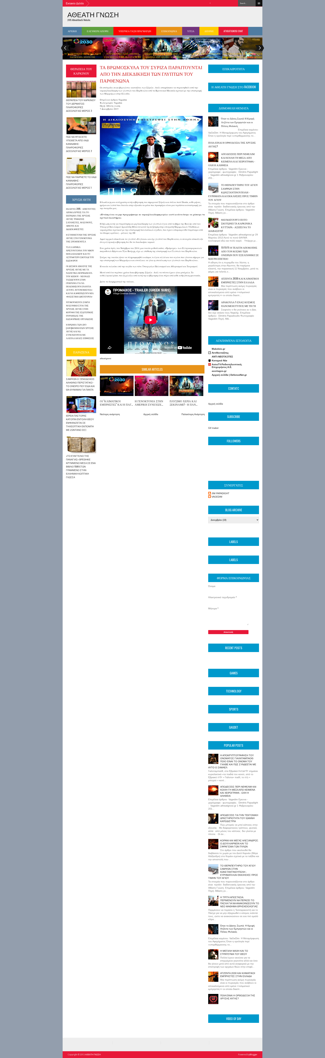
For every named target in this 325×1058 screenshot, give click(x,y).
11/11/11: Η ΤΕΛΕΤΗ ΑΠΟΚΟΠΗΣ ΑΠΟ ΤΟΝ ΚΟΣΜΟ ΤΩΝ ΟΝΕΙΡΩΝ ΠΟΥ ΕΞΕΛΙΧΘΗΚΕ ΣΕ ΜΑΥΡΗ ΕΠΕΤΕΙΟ (233, 253)
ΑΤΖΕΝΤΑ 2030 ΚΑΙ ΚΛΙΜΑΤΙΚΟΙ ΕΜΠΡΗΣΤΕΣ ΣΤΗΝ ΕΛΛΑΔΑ (240, 280)
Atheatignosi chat (233, 31)
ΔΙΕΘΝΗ (208, 31)
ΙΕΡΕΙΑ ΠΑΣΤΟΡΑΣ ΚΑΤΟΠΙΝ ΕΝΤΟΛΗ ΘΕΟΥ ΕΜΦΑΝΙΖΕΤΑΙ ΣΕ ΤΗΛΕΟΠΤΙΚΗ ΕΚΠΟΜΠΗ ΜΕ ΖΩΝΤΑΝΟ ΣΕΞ (80, 422)
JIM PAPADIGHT (220, 493)
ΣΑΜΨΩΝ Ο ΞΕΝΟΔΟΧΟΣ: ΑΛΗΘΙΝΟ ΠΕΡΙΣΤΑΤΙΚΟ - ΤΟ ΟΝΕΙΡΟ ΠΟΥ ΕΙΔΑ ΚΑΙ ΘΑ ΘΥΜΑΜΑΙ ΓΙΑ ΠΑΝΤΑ (80, 384)
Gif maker (213, 428)
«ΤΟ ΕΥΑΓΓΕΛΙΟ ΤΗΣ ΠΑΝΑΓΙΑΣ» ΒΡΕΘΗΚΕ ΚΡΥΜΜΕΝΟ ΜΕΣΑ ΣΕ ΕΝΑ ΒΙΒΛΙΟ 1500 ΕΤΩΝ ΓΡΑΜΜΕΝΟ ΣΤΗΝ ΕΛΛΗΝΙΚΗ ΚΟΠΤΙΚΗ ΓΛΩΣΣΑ (81, 466)
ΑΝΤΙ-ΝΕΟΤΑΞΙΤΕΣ (222, 356)
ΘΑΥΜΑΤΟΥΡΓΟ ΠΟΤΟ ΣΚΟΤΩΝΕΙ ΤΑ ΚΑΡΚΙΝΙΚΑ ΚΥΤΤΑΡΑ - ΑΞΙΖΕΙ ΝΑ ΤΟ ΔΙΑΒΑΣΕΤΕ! (230, 225)
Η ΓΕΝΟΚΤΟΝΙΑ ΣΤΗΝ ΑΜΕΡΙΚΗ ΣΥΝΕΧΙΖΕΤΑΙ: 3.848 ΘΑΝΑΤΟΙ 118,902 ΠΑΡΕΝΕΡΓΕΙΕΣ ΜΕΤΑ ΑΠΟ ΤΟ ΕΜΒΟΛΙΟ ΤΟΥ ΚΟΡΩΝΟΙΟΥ (122, 58)
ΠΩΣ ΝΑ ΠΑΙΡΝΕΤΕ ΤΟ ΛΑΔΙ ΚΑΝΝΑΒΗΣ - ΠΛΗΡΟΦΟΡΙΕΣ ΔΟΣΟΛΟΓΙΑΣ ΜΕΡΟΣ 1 (81, 182)
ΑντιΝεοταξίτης (220, 352)
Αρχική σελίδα (150, 414)
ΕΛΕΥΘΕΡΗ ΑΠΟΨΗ (97, 31)
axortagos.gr (219, 371)
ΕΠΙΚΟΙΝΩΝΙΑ (169, 31)
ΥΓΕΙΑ (190, 31)
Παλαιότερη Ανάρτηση (193, 414)
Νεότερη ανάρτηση (110, 414)
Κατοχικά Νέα (219, 360)
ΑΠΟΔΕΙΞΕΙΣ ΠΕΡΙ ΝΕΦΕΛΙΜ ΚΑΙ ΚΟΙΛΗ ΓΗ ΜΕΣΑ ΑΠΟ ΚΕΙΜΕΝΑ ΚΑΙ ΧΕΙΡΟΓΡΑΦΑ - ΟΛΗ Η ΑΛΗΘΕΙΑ (231, 159)
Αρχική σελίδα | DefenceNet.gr (229, 375)
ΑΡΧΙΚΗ (72, 31)
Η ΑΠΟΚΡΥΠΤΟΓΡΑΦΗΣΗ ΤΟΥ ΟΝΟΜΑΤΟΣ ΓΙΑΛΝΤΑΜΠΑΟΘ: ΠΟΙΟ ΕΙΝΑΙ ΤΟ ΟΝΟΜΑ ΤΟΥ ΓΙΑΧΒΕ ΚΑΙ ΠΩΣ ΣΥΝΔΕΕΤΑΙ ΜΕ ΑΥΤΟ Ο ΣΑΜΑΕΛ (232, 761)
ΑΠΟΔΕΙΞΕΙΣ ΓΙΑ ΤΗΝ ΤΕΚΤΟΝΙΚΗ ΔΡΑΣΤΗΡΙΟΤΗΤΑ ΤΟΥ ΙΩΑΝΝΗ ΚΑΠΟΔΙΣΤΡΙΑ (239, 818)
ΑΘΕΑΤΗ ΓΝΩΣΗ (93, 14)
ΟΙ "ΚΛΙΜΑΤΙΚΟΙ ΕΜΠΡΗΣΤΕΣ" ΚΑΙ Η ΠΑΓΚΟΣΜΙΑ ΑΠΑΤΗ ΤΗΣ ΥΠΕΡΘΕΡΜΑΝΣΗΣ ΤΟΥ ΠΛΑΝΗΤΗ (82, 57)
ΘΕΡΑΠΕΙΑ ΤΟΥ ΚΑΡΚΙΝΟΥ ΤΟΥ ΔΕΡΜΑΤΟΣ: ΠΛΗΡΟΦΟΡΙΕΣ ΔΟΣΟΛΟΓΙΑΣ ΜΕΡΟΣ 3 (80, 105)
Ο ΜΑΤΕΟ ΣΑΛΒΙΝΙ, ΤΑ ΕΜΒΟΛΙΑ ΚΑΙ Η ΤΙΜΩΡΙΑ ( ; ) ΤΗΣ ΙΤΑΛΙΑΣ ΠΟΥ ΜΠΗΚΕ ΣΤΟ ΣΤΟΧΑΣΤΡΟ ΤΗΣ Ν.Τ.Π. (242, 57)
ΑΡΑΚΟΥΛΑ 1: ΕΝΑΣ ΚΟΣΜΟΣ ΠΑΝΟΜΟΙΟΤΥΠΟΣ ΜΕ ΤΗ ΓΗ (238, 304)
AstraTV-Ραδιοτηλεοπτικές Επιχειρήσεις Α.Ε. (227, 365)
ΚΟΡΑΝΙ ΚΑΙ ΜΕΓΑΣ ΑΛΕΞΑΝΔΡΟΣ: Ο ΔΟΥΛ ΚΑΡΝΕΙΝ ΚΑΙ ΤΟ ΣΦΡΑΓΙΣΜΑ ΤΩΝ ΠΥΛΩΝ (239, 843)
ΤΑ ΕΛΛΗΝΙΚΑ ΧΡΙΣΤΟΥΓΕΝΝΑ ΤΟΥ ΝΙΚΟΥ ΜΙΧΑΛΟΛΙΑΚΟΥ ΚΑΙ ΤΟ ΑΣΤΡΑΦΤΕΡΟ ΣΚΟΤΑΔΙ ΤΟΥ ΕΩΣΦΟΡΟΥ (80, 253)
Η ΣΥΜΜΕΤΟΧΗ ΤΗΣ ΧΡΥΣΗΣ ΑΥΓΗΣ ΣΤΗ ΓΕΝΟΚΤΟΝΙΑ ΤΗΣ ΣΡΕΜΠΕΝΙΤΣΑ (81, 238)
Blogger (253, 1054)
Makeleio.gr (218, 348)
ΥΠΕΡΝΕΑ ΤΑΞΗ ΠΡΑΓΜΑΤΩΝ (134, 31)
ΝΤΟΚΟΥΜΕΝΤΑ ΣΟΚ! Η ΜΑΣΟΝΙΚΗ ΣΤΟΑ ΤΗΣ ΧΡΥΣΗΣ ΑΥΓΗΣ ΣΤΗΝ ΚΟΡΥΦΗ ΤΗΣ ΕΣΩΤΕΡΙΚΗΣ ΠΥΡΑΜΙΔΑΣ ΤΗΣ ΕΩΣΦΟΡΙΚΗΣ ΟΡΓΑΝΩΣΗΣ (79, 310)
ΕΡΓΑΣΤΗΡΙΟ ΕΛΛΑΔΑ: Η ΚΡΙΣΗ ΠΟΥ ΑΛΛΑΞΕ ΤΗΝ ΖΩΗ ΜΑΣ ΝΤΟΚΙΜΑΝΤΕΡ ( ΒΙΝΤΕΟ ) (202, 57)
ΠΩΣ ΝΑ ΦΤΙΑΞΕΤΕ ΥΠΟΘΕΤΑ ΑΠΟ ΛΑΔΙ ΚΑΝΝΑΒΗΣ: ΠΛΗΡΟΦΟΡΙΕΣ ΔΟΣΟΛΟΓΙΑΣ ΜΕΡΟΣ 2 (79, 144)
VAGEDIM (217, 496)
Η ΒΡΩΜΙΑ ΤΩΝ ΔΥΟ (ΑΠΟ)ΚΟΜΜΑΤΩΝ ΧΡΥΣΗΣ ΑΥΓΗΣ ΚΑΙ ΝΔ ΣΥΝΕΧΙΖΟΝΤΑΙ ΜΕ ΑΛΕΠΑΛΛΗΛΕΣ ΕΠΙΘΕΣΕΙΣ (80, 331)
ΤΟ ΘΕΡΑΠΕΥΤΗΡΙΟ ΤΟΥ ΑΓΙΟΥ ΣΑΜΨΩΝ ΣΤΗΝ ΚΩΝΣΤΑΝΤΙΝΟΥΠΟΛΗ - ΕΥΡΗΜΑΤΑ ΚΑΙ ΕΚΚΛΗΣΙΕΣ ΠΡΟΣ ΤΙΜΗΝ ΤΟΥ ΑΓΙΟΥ (233, 192)
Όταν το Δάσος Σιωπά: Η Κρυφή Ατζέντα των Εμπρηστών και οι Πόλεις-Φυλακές (237, 122)
